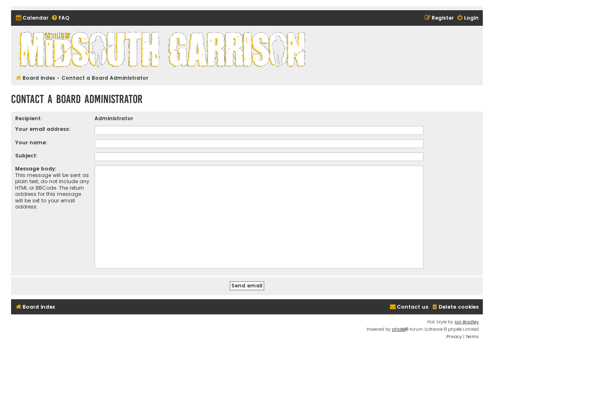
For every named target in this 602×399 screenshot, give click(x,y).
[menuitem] (31, 18)
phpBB (398, 329)
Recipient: (28, 118)
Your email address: (42, 129)
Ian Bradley (467, 322)
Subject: (26, 155)
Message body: (36, 168)
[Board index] (163, 49)
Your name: (31, 142)
